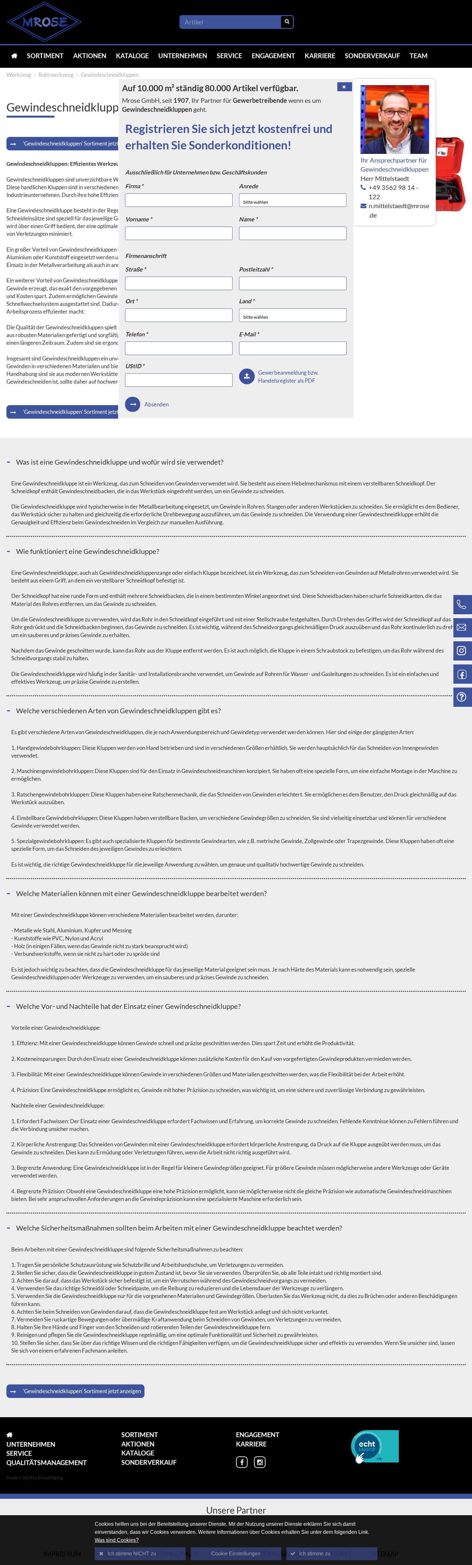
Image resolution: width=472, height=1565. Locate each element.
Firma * (134, 186)
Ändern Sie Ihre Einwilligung (34, 1477)
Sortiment (45, 55)
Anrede (248, 186)
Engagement (273, 55)
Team (419, 55)
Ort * (131, 301)
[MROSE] (14, 56)
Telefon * (136, 334)
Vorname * (138, 219)
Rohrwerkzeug (56, 74)
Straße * (135, 269)
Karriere (320, 55)
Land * (246, 301)
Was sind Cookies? (117, 1540)
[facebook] (242, 1462)
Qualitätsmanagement (46, 1462)
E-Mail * (249, 334)
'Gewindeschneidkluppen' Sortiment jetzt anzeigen (82, 143)
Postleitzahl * (256, 269)
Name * (248, 219)
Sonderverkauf (372, 55)
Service (229, 55)
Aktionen (89, 55)
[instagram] (260, 1462)
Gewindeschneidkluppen (110, 74)
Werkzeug (18, 74)
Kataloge (132, 55)
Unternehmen (182, 55)
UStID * (134, 365)
